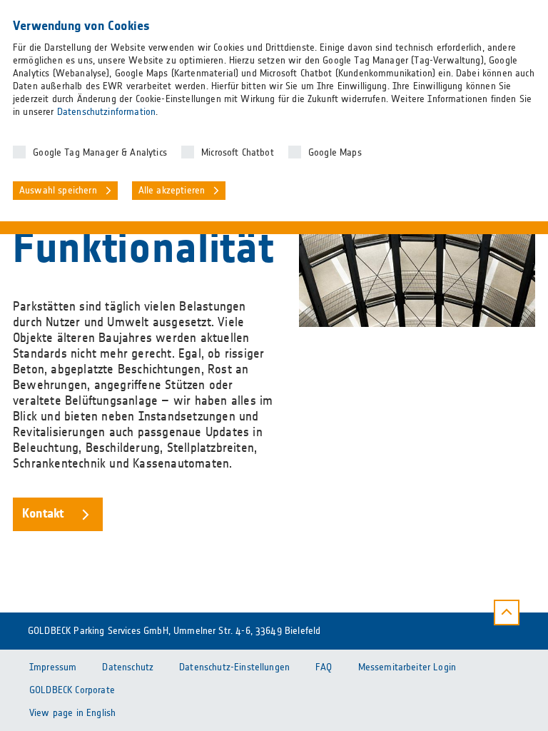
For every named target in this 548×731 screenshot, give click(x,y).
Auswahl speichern (58, 191)
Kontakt (43, 514)
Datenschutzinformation (106, 112)
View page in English (72, 713)
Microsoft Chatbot (237, 153)
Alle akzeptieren (172, 191)
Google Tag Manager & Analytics (100, 153)
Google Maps (335, 153)
